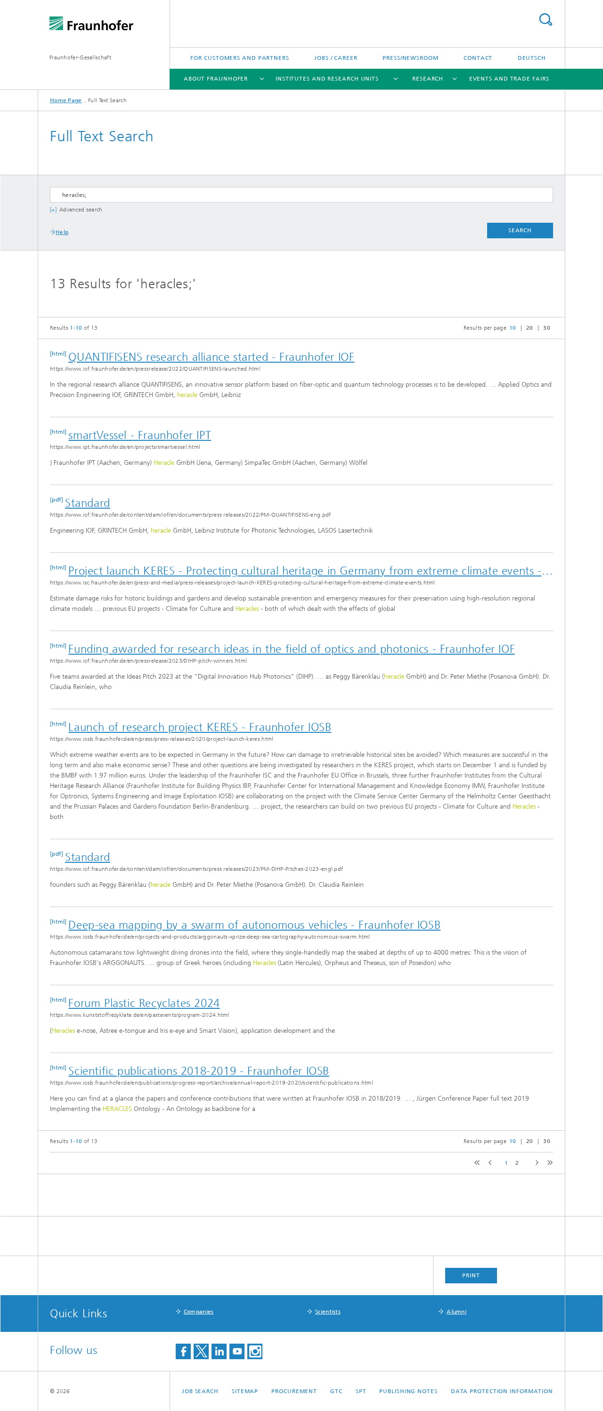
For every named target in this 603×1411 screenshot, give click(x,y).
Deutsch (532, 58)
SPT (361, 1391)
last (548, 1163)
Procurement (294, 1391)
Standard (87, 503)
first (476, 1163)
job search (200, 1391)
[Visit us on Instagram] (254, 1351)
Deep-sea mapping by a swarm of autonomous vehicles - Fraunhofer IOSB (254, 925)
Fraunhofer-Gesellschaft (80, 57)
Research (427, 78)
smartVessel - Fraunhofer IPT (139, 435)
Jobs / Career (336, 58)
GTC (336, 1391)
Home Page (66, 100)
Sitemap (245, 1391)
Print (471, 1275)
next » (535, 1163)
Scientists (328, 1311)
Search (545, 19)
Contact (478, 58)
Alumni (456, 1311)
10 (512, 327)
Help (62, 232)
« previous (489, 1163)
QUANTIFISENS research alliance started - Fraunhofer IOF (211, 357)
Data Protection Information (502, 1391)
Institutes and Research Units (327, 78)
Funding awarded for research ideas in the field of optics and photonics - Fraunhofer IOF (291, 649)
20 (529, 327)
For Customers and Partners (239, 58)
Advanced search (81, 209)
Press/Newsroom (411, 58)
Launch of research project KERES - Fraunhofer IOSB (199, 727)
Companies (199, 1311)
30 (546, 327)
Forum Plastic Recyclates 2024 (144, 1003)
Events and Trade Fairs (509, 78)
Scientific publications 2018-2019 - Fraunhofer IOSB (198, 1071)
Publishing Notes (408, 1391)
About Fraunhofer (216, 78)
